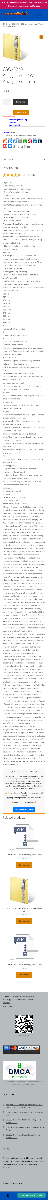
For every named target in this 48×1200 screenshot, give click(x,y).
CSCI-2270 (15, 24)
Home (8, 24)
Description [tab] (8, 159)
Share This (22, 146)
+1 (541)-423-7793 (25, 999)
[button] (41, 37)
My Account (8, 1196)
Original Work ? (21, 112)
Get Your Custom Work (24, 809)
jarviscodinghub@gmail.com (23, 996)
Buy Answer (20, 102)
